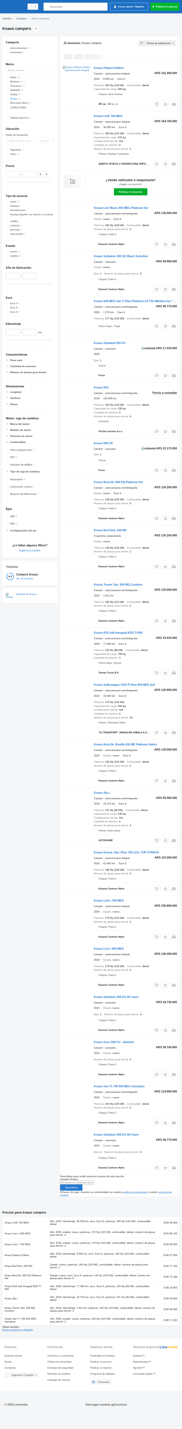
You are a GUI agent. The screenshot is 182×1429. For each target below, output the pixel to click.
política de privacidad (135, 1192)
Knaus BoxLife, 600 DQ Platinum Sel (118, 482)
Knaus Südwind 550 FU (109, 343)
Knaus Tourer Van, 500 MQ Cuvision (118, 584)
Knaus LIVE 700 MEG (108, 116)
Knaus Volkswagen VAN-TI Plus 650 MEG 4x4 (124, 684)
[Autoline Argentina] (13, 6)
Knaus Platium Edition (109, 67)
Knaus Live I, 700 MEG (109, 900)
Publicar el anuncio (130, 191)
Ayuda (8, 1361)
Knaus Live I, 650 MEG (109, 948)
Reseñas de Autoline (58, 1373)
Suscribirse (71, 1187)
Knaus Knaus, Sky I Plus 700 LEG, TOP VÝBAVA (126, 852)
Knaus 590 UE (103, 443)
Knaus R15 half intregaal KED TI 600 (118, 632)
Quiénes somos (13, 1355)
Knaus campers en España (17, 1329)
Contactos (10, 1367)
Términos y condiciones (60, 1355)
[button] (165, 104)
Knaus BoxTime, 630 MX (110, 530)
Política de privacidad (59, 1361)
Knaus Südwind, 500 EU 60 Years (116, 996)
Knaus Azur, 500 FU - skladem (114, 1042)
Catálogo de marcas (58, 1379)
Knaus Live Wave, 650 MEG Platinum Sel (121, 207)
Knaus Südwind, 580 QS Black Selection (121, 256)
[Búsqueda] (47, 6)
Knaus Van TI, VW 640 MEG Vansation (119, 1086)
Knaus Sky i (102, 792)
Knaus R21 (101, 387)
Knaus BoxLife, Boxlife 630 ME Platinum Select (125, 744)
